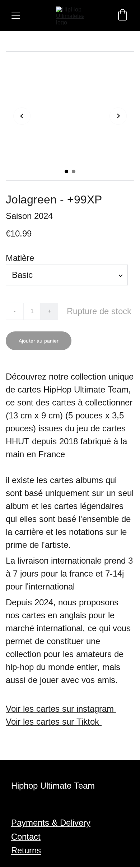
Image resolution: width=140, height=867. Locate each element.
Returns (26, 850)
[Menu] (15, 16)
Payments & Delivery (50, 822)
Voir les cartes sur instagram (61, 709)
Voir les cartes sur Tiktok (54, 721)
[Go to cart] (122, 16)
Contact (26, 836)
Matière (20, 258)
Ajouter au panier (39, 341)
